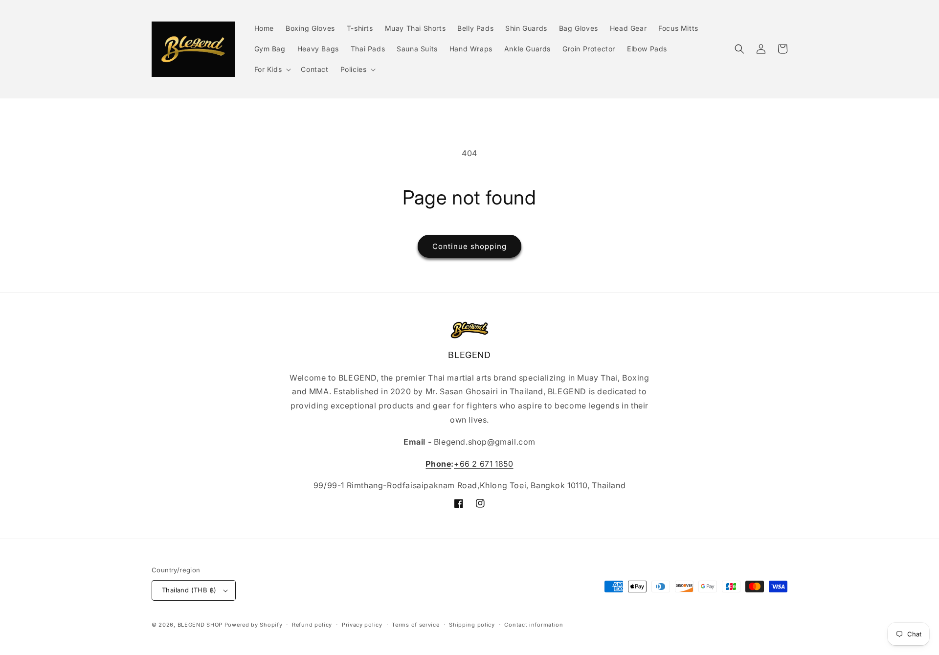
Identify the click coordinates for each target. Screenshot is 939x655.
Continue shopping (469, 246)
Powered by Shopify (253, 624)
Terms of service (415, 624)
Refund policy (312, 624)
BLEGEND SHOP (201, 624)
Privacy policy (362, 624)
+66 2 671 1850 (483, 464)
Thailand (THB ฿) (189, 590)
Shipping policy (472, 624)
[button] (271, 69)
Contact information (533, 624)
